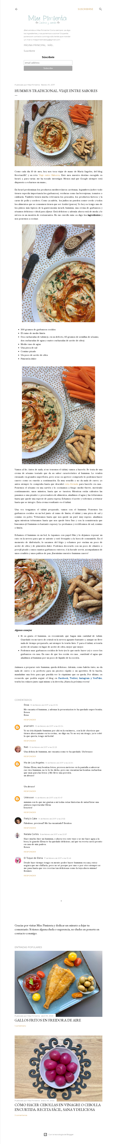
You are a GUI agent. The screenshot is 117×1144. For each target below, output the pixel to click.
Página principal (35, 45)
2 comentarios (21, 1115)
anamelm (29, 726)
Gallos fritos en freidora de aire (48, 1020)
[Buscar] (100, 8)
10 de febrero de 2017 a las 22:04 (49, 726)
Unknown (29, 797)
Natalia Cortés (31, 834)
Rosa (26, 705)
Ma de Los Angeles (34, 762)
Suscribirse (85, 9)
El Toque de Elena (33, 858)
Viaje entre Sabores (49, 175)
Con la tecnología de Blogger (61, 1134)
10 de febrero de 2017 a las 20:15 (44, 705)
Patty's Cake (30, 818)
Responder (30, 719)
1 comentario (20, 1026)
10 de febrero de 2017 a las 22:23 (43, 747)
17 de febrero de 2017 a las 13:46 (57, 858)
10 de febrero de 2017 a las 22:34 (59, 763)
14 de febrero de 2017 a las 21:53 (51, 819)
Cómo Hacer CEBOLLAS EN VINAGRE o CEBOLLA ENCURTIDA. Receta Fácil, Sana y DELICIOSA (58, 1107)
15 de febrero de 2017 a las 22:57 (53, 834)
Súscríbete (48, 57)
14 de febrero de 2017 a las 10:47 (48, 797)
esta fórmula (71, 484)
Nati (26, 747)
